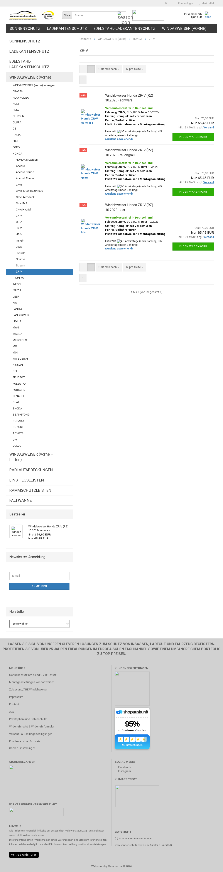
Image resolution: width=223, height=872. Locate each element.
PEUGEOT (19, 377)
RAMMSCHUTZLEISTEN (30, 490)
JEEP (16, 296)
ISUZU (17, 290)
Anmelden (39, 586)
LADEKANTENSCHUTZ (67, 28)
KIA (15, 302)
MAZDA (17, 333)
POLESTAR (19, 383)
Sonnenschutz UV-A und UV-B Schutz (32, 675)
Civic (19, 184)
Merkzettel (207, 3)
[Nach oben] (211, 865)
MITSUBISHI (21, 358)
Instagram (124, 771)
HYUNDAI (18, 277)
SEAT (16, 402)
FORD (16, 147)
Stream (20, 265)
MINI (15, 352)
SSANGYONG (21, 414)
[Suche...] (122, 15)
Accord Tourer (25, 178)
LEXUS (17, 321)
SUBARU (18, 421)
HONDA (17, 153)
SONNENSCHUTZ (25, 28)
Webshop (97, 866)
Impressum (16, 697)
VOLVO (17, 445)
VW (15, 439)
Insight (20, 240)
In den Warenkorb (193, 136)
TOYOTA (18, 433)
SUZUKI (18, 427)
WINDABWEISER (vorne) (184, 28)
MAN (16, 327)
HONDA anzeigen (27, 159)
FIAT (15, 141)
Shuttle (20, 259)
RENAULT (19, 396)
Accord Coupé (25, 172)
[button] (165, 3)
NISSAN (18, 365)
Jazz (19, 246)
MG (15, 346)
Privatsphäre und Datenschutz (28, 719)
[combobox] (109, 69)
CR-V (19, 215)
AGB (12, 711)
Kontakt (14, 704)
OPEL (16, 371)
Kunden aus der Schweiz (24, 741)
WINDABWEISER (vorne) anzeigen (34, 85)
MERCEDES (20, 340)
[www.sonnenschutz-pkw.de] (32, 15)
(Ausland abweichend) (119, 139)
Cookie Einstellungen (22, 748)
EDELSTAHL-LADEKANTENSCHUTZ (124, 28)
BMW (16, 110)
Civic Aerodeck (25, 197)
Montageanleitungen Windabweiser (31, 682)
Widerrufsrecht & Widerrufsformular (31, 726)
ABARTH (18, 91)
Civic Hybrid (23, 209)
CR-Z (19, 222)
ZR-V (19, 271)
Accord (20, 166)
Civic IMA (21, 203)
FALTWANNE (20, 500)
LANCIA (17, 309)
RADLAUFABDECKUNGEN (31, 470)
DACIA (16, 134)
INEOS (17, 284)
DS (15, 128)
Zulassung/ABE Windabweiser (28, 689)
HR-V (19, 234)
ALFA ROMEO (21, 97)
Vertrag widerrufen (24, 854)
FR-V (19, 228)
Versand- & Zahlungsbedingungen (30, 734)
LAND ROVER (21, 315)
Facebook (124, 767)
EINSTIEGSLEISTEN (26, 480)
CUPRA (17, 122)
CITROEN (18, 116)
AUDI (16, 103)
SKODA (17, 408)
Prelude (20, 253)
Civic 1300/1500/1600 (29, 190)
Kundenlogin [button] (185, 3)
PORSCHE (19, 389)
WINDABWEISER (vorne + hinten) (31, 457)
